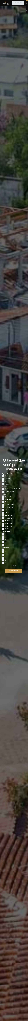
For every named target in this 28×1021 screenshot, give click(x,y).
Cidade (4, 487)
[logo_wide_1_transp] (5, 3)
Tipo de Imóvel (7, 474)
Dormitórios (6, 531)
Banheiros (5, 547)
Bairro (4, 494)
